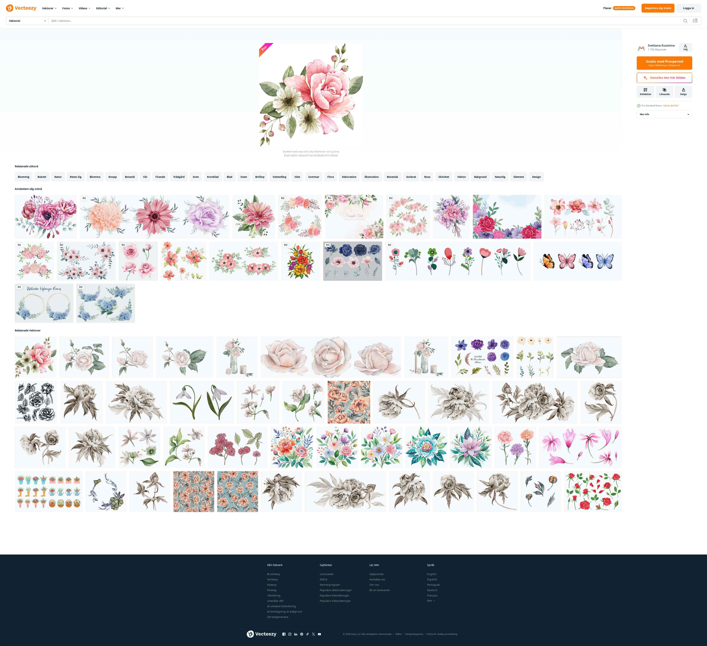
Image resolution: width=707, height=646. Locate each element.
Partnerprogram (330, 584)
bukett (42, 177)
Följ (686, 49)
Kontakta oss (377, 579)
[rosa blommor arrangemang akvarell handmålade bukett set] (300, 217)
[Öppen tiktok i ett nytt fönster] (307, 634)
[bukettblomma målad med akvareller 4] (451, 217)
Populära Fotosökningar (334, 595)
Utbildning (273, 595)
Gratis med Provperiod (664, 63)
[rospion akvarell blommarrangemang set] (34, 261)
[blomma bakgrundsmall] (507, 217)
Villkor (398, 634)
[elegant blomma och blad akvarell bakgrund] (354, 217)
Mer (118, 8)
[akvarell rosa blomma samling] (138, 261)
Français (432, 595)
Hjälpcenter (376, 574)
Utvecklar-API (275, 601)
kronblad (213, 177)
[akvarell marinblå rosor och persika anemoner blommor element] (352, 261)
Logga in (688, 8)
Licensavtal (326, 574)
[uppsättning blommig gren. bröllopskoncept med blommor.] (244, 261)
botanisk (392, 177)
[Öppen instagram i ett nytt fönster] (289, 634)
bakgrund (480, 177)
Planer (607, 8)
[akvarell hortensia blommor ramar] (44, 303)
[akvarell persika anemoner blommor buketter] (86, 261)
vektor (461, 177)
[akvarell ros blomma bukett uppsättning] (408, 217)
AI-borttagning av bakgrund (284, 611)
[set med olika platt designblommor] (458, 261)
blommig (23, 177)
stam (243, 177)
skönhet (443, 177)
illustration (371, 177)
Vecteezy (272, 579)
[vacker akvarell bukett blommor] (300, 261)
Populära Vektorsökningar (336, 590)
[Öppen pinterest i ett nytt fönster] (301, 634)
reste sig (76, 177)
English (431, 574)
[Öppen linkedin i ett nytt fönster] (295, 634)
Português (433, 584)
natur (58, 177)
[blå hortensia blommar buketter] (105, 303)
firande (160, 177)
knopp (112, 177)
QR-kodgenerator (278, 617)
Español (432, 579)
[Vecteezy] (21, 8)
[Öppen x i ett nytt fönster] (313, 634)
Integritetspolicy (414, 634)
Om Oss (374, 584)
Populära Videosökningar (335, 601)
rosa (427, 177)
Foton (66, 8)
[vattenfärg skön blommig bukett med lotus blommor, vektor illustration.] (426, 447)
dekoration (349, 177)
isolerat (411, 177)
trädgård (179, 177)
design (536, 177)
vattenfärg (279, 177)
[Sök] (685, 20)
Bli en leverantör (379, 590)
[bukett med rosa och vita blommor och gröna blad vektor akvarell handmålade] (35, 357)
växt (297, 177)
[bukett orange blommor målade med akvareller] (184, 261)
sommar (313, 177)
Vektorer (47, 8)
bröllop (260, 177)
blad (229, 177)
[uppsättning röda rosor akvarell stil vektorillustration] (515, 447)
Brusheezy (273, 574)
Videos (83, 8)
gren (196, 177)
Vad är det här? (671, 105)
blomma (95, 177)
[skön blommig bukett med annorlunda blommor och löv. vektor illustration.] (337, 447)
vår (145, 177)
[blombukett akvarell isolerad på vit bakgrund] (154, 217)
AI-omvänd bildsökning (281, 606)
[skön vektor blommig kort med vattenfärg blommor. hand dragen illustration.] (292, 447)
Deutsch (432, 590)
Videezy (272, 584)
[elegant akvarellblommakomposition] (46, 217)
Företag (272, 590)
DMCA (323, 579)
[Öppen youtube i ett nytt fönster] (319, 634)
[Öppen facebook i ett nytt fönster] (283, 634)
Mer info (644, 114)
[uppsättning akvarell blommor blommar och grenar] (583, 217)
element (518, 177)
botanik (130, 177)
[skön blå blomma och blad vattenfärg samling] (482, 357)
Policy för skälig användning (442, 634)
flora (330, 177)
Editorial (101, 8)
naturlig (500, 177)
